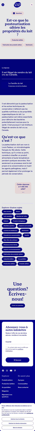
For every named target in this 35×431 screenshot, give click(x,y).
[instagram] (8, 370)
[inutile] (23, 192)
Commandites (23, 384)
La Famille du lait (9, 80)
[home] (17, 5)
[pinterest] (16, 370)
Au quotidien (6, 387)
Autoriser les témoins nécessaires (17, 423)
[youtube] (12, 370)
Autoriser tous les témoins (17, 419)
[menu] (2, 4)
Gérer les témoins (17, 427)
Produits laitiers (7, 380)
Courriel (8, 342)
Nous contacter (23, 387)
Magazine (5, 391)
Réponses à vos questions (7, 396)
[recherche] (31, 4)
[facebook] (4, 370)
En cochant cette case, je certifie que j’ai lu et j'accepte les (17, 349)
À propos (21, 380)
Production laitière (8, 384)
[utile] (22, 192)
